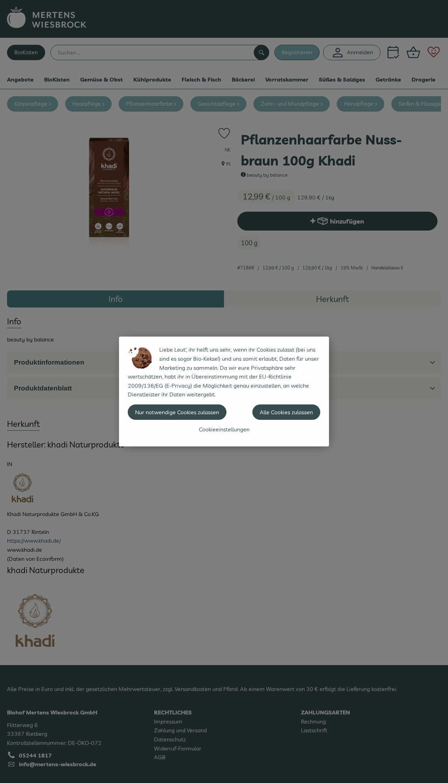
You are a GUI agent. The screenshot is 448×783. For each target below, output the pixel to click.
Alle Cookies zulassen (286, 412)
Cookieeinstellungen (224, 429)
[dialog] (224, 391)
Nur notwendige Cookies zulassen (177, 412)
